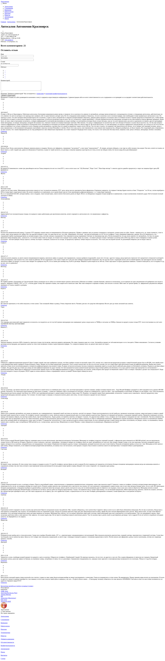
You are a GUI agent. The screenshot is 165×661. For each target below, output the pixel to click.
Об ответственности (7, 642)
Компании (8, 10)
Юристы (7, 15)
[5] (5, 77)
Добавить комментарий (8, 95)
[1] (5, 70)
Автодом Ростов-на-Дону (9, 593)
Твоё (5, 1)
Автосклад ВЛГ (6, 601)
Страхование (9, 8)
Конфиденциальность (8, 645)
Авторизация (9, 17)
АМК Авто (4, 591)
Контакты (4, 655)
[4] (5, 75)
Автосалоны (9, 6)
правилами (40, 93)
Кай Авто (4, 600)
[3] (5, 74)
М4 (2, 596)
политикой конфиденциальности (56, 93)
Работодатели (9, 12)
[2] (5, 72)
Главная (3, 22)
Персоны (8, 13)
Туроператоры (5, 632)
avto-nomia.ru (9, 40)
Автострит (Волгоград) (8, 598)
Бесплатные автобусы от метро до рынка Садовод (17, 586)
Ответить (4, 131)
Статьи (3, 658)
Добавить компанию (7, 639)
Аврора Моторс (6, 594)
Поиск (7, 18)
